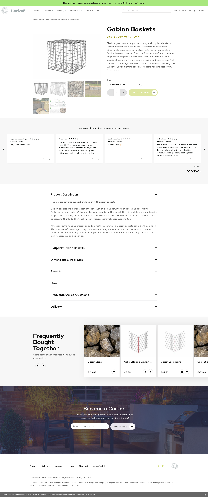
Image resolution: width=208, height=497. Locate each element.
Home (36, 10)
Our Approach (92, 10)
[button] (3, 149)
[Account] (194, 10)
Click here (127, 2)
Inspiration (75, 10)
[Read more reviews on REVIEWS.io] (194, 171)
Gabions (63, 19)
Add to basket (141, 92)
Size (109, 79)
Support (59, 465)
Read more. (113, 69)
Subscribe (120, 426)
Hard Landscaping (52, 19)
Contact (83, 465)
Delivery (45, 465)
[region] (104, 149)
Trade (71, 465)
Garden (47, 10)
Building (60, 10)
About (33, 465)
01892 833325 (179, 10)
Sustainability (100, 465)
